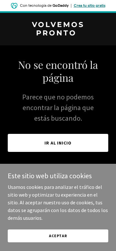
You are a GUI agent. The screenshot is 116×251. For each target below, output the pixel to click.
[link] (58, 33)
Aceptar (58, 235)
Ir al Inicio (58, 143)
